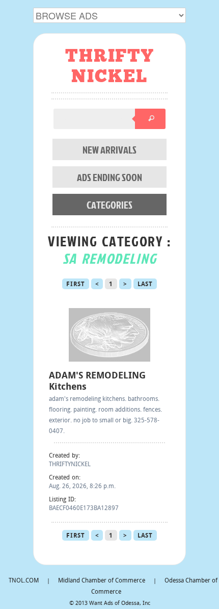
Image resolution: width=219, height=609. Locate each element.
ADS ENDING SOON (109, 177)
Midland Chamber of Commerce (101, 581)
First (75, 285)
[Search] (150, 119)
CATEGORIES (109, 204)
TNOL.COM (24, 581)
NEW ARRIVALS (109, 149)
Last (145, 285)
